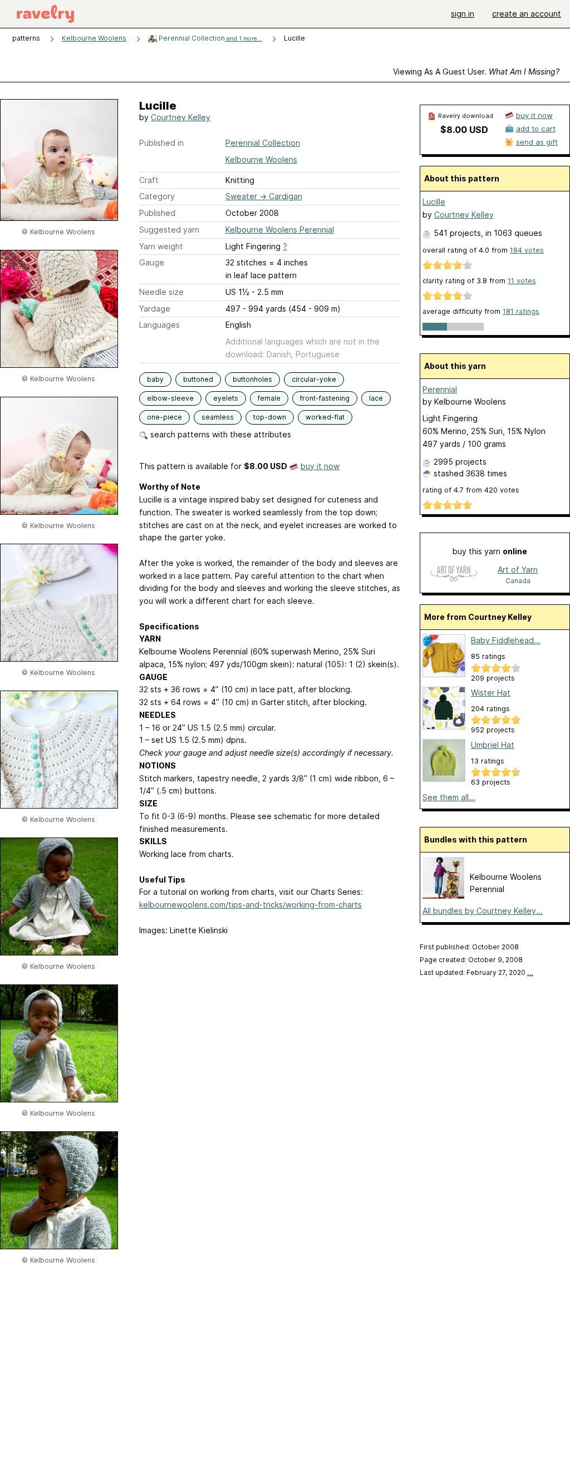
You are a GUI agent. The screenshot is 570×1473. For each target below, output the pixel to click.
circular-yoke (314, 379)
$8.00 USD (464, 129)
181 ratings (521, 311)
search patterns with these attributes (219, 434)
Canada (517, 581)
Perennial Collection (209, 38)
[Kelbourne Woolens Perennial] (443, 895)
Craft (149, 180)
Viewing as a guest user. (476, 71)
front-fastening (325, 398)
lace (376, 398)
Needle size (161, 292)
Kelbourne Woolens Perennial (279, 229)
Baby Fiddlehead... (505, 640)
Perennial (439, 389)
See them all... (448, 797)
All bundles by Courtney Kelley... (482, 910)
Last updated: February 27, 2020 (476, 972)
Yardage (154, 308)
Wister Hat (490, 692)
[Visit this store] (453, 574)
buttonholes (252, 379)
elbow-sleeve (170, 398)
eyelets (225, 398)
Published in (161, 142)
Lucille (433, 201)
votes (527, 250)
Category (157, 196)
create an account (526, 13)
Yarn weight (161, 246)
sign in (462, 13)
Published (157, 213)
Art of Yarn (518, 569)
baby (155, 379)
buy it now (320, 466)
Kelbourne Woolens (94, 38)
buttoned (198, 379)
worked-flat (325, 417)
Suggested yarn (169, 229)
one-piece (164, 417)
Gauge (151, 262)
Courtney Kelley (180, 117)
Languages (159, 324)
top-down (269, 417)
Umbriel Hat (492, 745)
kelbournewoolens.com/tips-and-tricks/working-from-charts (250, 904)
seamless (218, 417)
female (269, 398)
